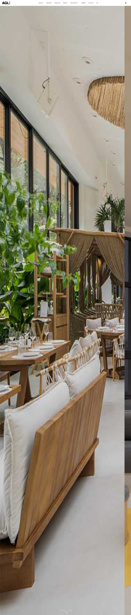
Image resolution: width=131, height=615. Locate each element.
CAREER (83, 3)
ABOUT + (41, 3)
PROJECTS (57, 3)
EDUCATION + (74, 3)
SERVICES (49, 3)
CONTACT (91, 3)
